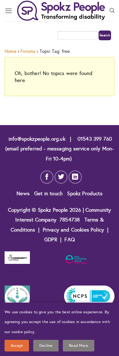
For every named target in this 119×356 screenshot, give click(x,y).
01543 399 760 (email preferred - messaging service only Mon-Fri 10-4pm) (59, 149)
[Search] (112, 11)
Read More (78, 345)
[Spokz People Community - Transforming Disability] (61, 11)
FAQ (69, 239)
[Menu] (9, 11)
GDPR (50, 239)
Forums (27, 51)
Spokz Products (84, 193)
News (23, 193)
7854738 (70, 220)
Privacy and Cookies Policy (74, 230)
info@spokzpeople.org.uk (37, 139)
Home (10, 51)
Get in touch (49, 193)
